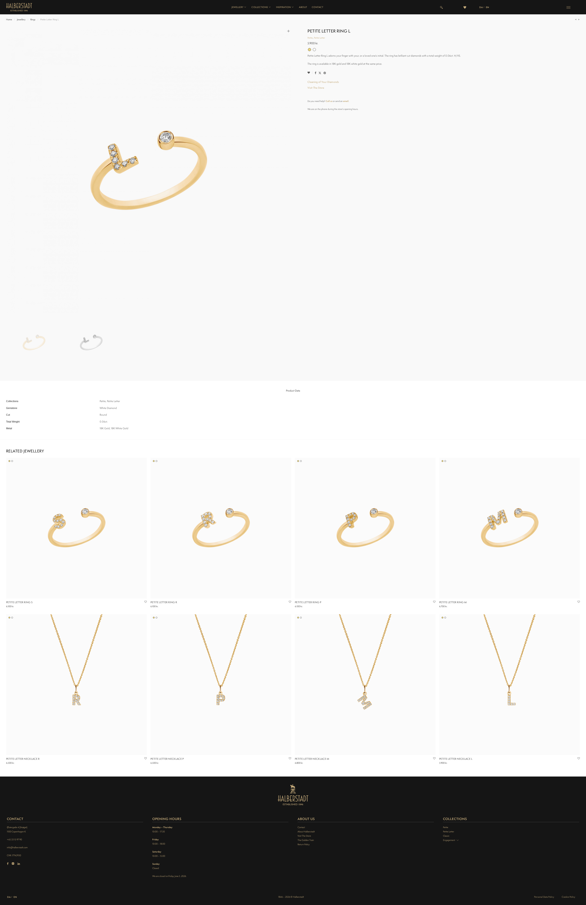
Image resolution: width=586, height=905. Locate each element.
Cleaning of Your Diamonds (323, 82)
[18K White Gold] (12, 461)
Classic (446, 835)
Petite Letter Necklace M (312, 758)
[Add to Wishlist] (309, 72)
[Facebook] (7, 864)
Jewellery (237, 7)
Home (9, 19)
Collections (259, 7)
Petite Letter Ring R (163, 602)
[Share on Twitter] (319, 73)
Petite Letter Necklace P (167, 758)
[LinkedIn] (19, 864)
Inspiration (283, 7)
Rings (32, 19)
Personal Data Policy (544, 896)
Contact (317, 7)
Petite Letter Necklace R (23, 758)
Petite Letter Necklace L (455, 758)
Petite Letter (319, 37)
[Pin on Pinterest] (325, 73)
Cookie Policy (568, 896)
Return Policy (304, 844)
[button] (568, 7)
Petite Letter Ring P (308, 602)
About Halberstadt (306, 831)
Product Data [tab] (293, 390)
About (303, 7)
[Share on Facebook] (315, 73)
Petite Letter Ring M (453, 602)
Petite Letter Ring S (19, 602)
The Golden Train (306, 840)
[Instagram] (12, 864)
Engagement (449, 840)
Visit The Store (315, 87)
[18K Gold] (9, 461)
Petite (310, 37)
